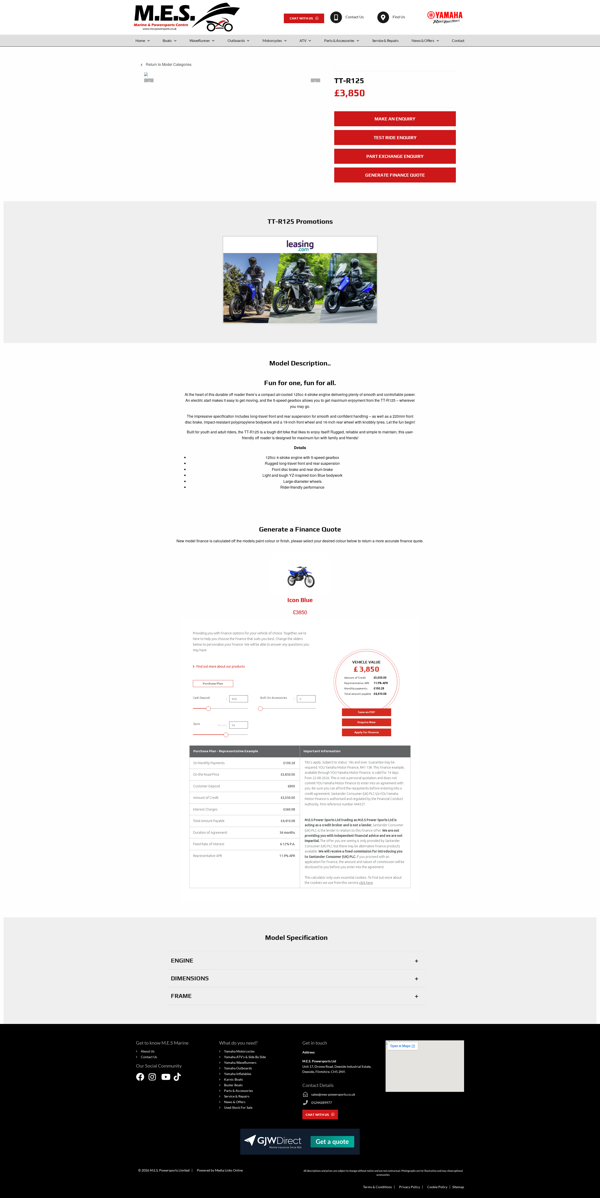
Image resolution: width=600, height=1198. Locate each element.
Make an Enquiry (395, 118)
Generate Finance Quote (395, 175)
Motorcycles (272, 40)
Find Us (399, 17)
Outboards (236, 40)
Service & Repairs (385, 40)
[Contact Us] (336, 17)
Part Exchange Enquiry (395, 156)
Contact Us (354, 17)
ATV (303, 40)
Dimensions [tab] (190, 978)
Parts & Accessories (339, 40)
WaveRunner (199, 40)
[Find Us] (383, 17)
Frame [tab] (181, 995)
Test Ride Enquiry (395, 137)
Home (140, 40)
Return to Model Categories (168, 64)
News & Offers (423, 40)
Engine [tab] (182, 960)
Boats (167, 40)
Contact (458, 40)
